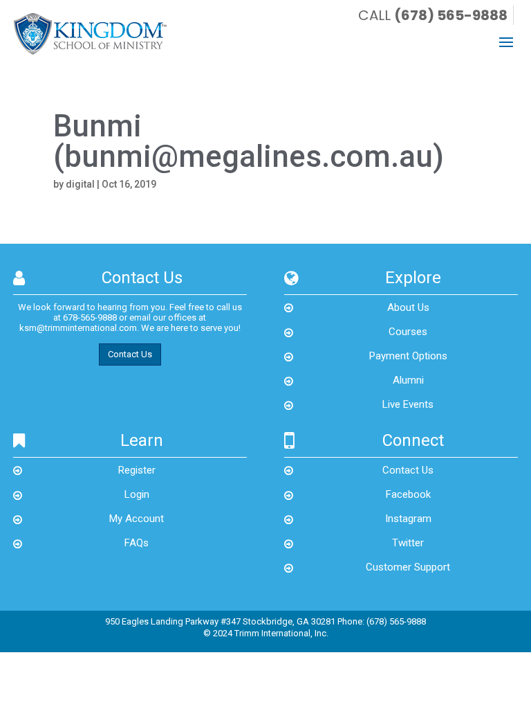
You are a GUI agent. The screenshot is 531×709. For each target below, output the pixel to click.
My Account (136, 518)
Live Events (408, 404)
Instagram (408, 518)
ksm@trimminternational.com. (79, 328)
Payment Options (408, 356)
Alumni (408, 380)
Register (137, 470)
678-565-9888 (90, 317)
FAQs (136, 543)
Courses (408, 331)
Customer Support (408, 567)
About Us (408, 307)
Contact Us (130, 354)
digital (80, 184)
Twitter (408, 543)
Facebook (408, 494)
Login (136, 494)
